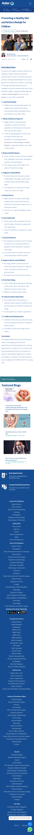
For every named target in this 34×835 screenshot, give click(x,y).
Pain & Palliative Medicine (16, 731)
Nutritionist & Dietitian (17, 781)
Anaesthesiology (16, 699)
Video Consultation (16, 676)
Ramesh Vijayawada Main (16, 656)
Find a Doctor (16, 526)
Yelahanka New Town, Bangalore (17, 815)
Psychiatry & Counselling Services (16, 739)
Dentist (17, 760)
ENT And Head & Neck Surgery (16, 710)
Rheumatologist (17, 797)
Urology (16, 584)
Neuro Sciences (16, 507)
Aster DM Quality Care (16, 540)
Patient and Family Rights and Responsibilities (16, 689)
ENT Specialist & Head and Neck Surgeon (17, 765)
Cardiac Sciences (16, 504)
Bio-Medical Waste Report (16, 683)
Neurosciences (16, 554)
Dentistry (16, 705)
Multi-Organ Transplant (16, 565)
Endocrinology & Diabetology (16, 715)
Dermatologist (17, 763)
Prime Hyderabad (16, 648)
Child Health (16, 600)
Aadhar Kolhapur (17, 622)
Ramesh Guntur (16, 651)
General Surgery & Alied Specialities (16, 587)
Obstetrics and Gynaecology (16, 509)
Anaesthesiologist (17, 755)
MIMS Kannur (17, 635)
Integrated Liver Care (16, 581)
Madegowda (16, 627)
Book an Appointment (16, 534)
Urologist (17, 799)
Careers (16, 532)
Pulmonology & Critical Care (16, 520)
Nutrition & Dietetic (17, 726)
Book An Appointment (28, 9)
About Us (16, 529)
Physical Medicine (17, 789)
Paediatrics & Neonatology (16, 517)
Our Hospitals (8, 9)
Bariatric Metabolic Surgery (16, 702)
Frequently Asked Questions (16, 681)
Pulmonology (17, 603)
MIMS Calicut (16, 632)
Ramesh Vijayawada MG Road (17, 659)
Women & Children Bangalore (16, 667)
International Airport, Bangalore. (17, 807)
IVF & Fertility (16, 718)
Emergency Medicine (16, 712)
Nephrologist (17, 778)
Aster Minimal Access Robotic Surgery (16, 606)
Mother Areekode (16, 640)
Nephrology (16, 590)
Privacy (16, 825)
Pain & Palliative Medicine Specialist (17, 786)
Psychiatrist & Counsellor (17, 794)
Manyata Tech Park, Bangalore (17, 812)
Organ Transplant (16, 686)
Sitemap (24, 825)
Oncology (16, 512)
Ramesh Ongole (16, 653)
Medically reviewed (9, 31)
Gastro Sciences (16, 579)
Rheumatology (16, 741)
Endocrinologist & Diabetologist (17, 770)
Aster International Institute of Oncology (16, 551)
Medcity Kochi (16, 630)
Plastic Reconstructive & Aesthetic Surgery (16, 576)
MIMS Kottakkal (16, 638)
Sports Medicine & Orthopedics (16, 595)
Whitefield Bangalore (16, 664)
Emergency (16, 573)
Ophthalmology (16, 728)
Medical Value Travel (16, 673)
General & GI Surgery (16, 592)
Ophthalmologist (17, 784)
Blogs (16, 537)
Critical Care (16, 571)
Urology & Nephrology (16, 562)
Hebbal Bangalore (16, 624)
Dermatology (17, 707)
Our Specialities (17, 9)
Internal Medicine (16, 720)
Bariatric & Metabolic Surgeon (17, 757)
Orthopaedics (17, 515)
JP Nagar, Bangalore (17, 809)
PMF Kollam (16, 645)
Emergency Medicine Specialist (17, 768)
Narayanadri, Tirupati (16, 643)
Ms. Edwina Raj (22, 31)
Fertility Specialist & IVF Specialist (17, 773)
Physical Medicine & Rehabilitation (16, 598)
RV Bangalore (16, 661)
